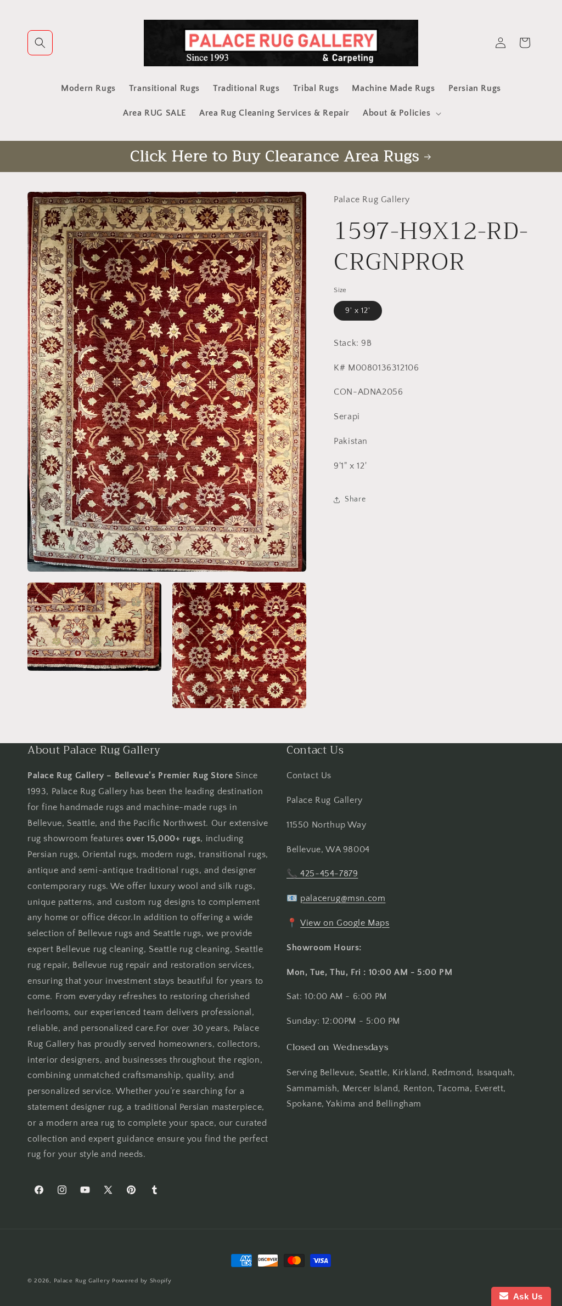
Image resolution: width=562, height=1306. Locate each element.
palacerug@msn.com (342, 898)
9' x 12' (357, 310)
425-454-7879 (329, 874)
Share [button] (355, 499)
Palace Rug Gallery (82, 1281)
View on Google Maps (344, 923)
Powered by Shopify (142, 1281)
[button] (40, 43)
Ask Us (525, 1296)
